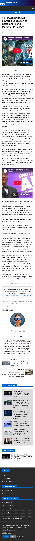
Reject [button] (12, 536)
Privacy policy (6, 478)
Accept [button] (6, 536)
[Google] (23, 12)
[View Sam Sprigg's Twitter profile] (15, 331)
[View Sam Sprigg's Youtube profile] (19, 331)
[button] (32, 8)
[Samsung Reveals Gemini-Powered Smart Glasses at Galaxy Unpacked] (8, 432)
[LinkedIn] (15, 12)
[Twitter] (12, 12)
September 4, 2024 (9, 32)
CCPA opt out (6, 533)
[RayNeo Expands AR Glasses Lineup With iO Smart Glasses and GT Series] (8, 393)
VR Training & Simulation (9, 512)
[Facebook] (19, 12)
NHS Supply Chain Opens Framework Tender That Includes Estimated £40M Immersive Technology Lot (21, 404)
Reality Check (8, 450)
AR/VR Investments (7, 503)
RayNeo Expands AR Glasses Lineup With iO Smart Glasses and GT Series (21, 394)
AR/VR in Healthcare (8, 509)
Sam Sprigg (17, 336)
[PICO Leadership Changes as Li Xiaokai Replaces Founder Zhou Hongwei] (8, 424)
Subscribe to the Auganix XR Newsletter (17, 295)
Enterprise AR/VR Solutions (10, 506)
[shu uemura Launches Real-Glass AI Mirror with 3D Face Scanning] (8, 441)
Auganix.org (21, 301)
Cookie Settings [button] (21, 537)
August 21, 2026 (17, 460)
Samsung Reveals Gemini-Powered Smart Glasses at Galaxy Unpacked (21, 432)
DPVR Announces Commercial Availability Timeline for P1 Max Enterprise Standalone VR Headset (21, 414)
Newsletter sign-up (7, 481)
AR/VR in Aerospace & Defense (11, 515)
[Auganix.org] (17, 5)
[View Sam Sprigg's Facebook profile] (11, 331)
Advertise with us (7, 490)
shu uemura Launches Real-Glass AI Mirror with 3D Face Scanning (21, 440)
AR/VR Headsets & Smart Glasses (12, 518)
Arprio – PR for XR (7, 493)
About (3, 475)
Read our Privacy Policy (9, 530)
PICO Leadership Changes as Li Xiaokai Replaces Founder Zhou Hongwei (22, 424)
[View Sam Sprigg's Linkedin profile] (24, 331)
